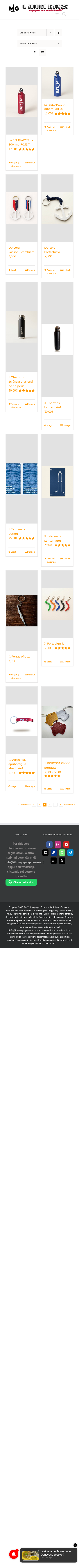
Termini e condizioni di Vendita (28, 913)
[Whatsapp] (62, 852)
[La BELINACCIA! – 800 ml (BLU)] (57, 83)
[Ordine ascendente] (58, 32)
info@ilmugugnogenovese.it (25, 862)
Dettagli (31, 162)
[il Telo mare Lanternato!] (57, 482)
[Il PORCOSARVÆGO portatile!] (57, 722)
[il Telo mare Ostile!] (21, 479)
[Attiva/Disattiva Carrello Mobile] (57, 14)
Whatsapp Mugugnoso (54, 910)
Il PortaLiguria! (54, 643)
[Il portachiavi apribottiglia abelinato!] (21, 720)
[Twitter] (62, 860)
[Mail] (45, 852)
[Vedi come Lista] (42, 52)
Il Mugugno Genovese (40, 907)
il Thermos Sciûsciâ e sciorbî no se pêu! (20, 381)
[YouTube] (66, 844)
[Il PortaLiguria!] (57, 604)
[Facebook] (49, 844)
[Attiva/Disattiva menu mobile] (71, 14)
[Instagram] (58, 844)
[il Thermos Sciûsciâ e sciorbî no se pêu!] (21, 327)
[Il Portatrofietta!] (21, 610)
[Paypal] (54, 852)
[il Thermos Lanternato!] (57, 339)
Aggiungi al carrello (16, 164)
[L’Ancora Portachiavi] (57, 208)
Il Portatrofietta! (19, 656)
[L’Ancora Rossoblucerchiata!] (21, 208)
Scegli (14, 270)
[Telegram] (70, 852)
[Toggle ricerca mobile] (64, 14)
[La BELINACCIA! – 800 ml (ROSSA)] (21, 101)
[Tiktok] (54, 860)
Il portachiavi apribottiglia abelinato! (17, 764)
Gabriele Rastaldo (14, 910)
